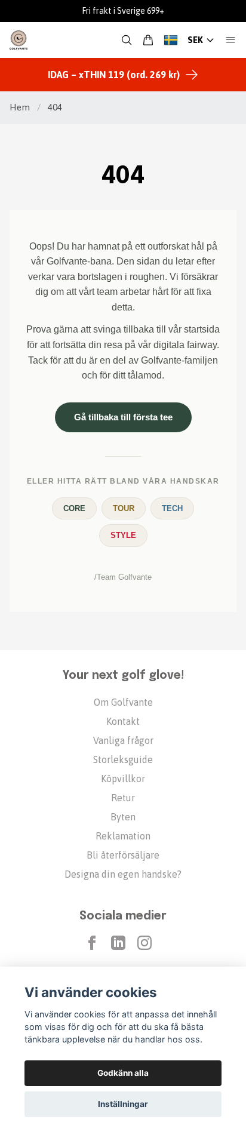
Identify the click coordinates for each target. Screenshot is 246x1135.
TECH (172, 508)
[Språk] (171, 40)
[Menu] (230, 40)
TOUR (123, 508)
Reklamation (123, 836)
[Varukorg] (148, 40)
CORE (74, 508)
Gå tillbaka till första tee (123, 417)
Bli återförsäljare (123, 855)
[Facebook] (92, 943)
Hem (20, 107)
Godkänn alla (123, 1073)
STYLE (123, 535)
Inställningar (123, 1104)
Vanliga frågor (123, 740)
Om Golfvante (123, 702)
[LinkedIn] (118, 943)
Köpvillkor (123, 778)
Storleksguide (123, 759)
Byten (123, 816)
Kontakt (123, 721)
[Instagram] (144, 943)
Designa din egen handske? (123, 874)
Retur (123, 797)
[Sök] (126, 40)
